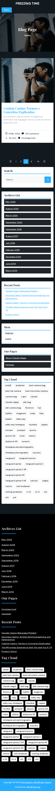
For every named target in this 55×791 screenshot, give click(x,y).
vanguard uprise (13, 463)
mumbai (33, 424)
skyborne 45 (11, 441)
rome (22, 435)
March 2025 (12, 215)
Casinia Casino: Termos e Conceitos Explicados (21, 110)
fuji (39, 407)
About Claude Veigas (16, 358)
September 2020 (14, 222)
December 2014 (13, 257)
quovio (32, 430)
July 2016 (10, 243)
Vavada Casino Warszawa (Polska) (21, 291)
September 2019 (14, 229)
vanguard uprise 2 (34, 463)
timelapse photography (16, 452)
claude (34, 396)
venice (8, 486)
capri (23, 396)
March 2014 (11, 270)
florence (29, 407)
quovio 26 (10, 435)
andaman (20, 385)
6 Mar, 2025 (14, 133)
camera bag (11, 396)
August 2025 (12, 208)
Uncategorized (28, 138)
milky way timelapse (15, 424)
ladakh (8, 419)
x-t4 (28, 492)
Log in (8, 338)
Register (9, 333)
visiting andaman (13, 492)
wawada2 (6, 614)
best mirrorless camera (36, 391)
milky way (20, 419)
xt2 (45, 492)
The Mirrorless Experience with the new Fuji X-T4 (27, 647)
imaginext (21, 413)
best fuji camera (13, 391)
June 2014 (11, 263)
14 (38, 161)
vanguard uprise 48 (14, 475)
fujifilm (8, 413)
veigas (45, 480)
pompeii (21, 430)
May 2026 (10, 201)
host (14, 138)
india (32, 413)
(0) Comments (32, 133)
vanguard (10, 458)
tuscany (37, 452)
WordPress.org (33, 787)
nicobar (9, 430)
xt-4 (37, 492)
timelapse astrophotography (19, 447)
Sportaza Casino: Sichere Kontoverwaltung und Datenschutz (26, 638)
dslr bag (27, 402)
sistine (32, 435)
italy (41, 413)
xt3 (7, 497)
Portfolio (10, 365)
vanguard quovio (27, 458)
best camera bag (37, 385)
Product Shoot (12, 314)
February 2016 (13, 250)
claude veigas (12, 402)
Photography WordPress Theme (36, 782)
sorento (26, 441)
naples (44, 424)
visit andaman (23, 486)
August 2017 (12, 236)
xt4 (14, 497)
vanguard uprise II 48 (15, 480)
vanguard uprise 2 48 (15, 469)
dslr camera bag (13, 407)
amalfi (8, 385)
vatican (34, 480)
